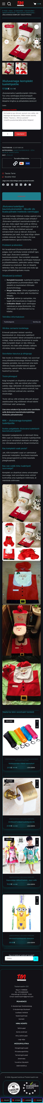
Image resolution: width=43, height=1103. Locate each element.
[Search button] (35, 958)
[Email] (30, 185)
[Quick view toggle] (37, 726)
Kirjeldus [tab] (21, 196)
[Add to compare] (37, 721)
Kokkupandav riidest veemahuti (21, 763)
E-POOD (4, 11)
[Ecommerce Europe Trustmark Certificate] (30, 1088)
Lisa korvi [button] (31, 767)
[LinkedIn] (16, 185)
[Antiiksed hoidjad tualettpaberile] (21, 796)
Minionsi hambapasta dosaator (21, 938)
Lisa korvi (20, 134)
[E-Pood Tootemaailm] (21, 978)
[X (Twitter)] (8, 185)
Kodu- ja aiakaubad (16, 11)
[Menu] (3, 3)
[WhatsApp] (25, 185)
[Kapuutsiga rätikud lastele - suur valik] (21, 855)
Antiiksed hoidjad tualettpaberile (21, 822)
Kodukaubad (29, 11)
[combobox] (19, 958)
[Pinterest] (12, 185)
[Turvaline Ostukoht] (12, 1088)
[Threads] (21, 185)
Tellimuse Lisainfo (9, 110)
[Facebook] (3, 185)
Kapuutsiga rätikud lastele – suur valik (21, 880)
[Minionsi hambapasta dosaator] (21, 913)
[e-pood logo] (20, 4)
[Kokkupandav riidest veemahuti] (21, 737)
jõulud (9, 155)
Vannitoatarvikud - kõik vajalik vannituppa (18, 13)
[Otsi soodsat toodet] (9, 4)
